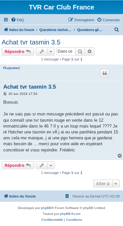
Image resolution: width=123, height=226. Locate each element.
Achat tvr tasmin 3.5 (31, 42)
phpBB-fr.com (70, 214)
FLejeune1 (11, 68)
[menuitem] (17, 20)
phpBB (46, 208)
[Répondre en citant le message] (104, 73)
